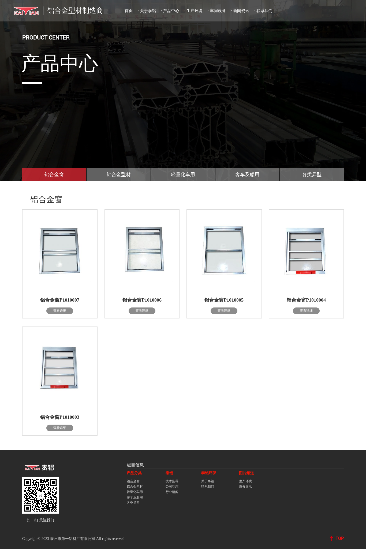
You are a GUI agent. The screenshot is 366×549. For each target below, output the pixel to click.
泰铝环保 (208, 473)
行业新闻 (172, 492)
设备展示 (245, 486)
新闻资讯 (241, 11)
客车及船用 (135, 497)
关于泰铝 (148, 11)
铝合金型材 (135, 486)
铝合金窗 (133, 481)
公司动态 (172, 486)
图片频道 (246, 473)
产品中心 (171, 11)
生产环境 (194, 11)
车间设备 (218, 11)
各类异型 (133, 503)
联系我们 (264, 11)
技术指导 (172, 481)
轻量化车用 (135, 492)
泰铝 (169, 473)
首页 (129, 11)
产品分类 (134, 473)
